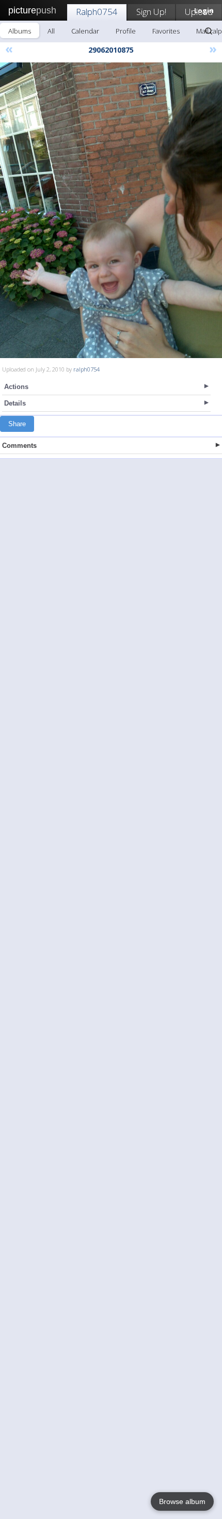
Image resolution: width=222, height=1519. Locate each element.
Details (15, 403)
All (51, 31)
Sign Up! (151, 12)
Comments (19, 445)
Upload (199, 12)
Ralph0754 (97, 12)
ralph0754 (86, 369)
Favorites (166, 31)
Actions (16, 387)
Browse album (182, 1501)
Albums (19, 31)
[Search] (208, 31)
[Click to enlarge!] (111, 210)
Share (17, 424)
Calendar (85, 31)
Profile (126, 31)
